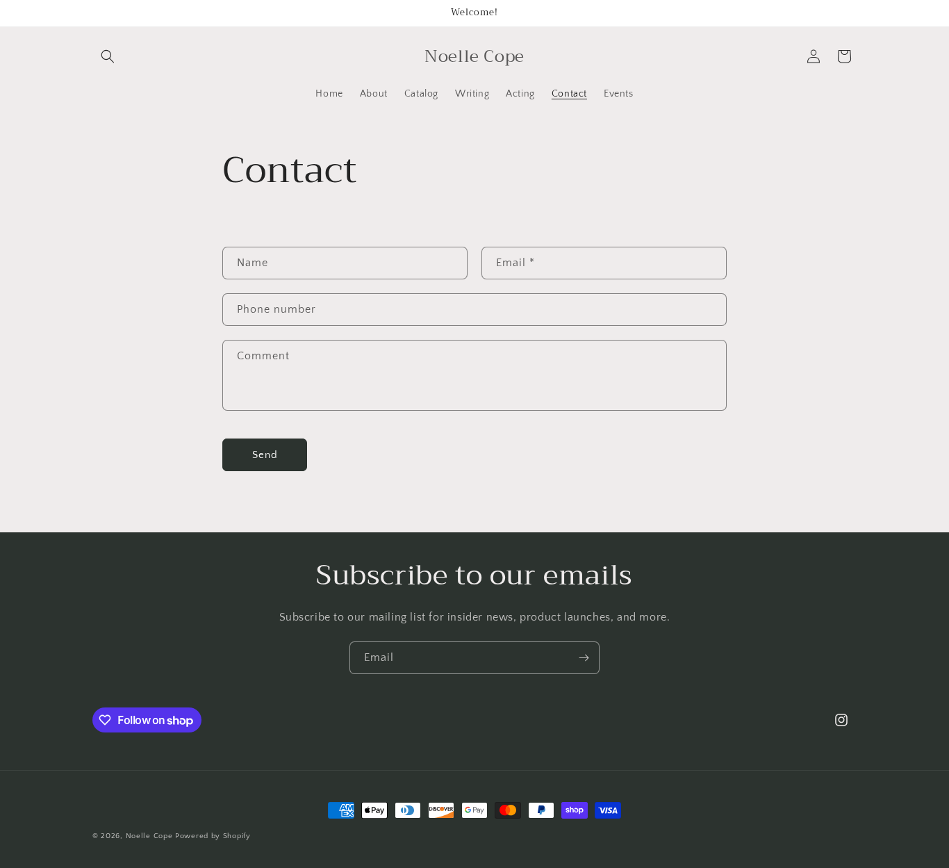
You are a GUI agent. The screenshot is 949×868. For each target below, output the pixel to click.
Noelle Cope (150, 836)
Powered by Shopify (213, 836)
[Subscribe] (583, 657)
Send (265, 455)
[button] (107, 56)
